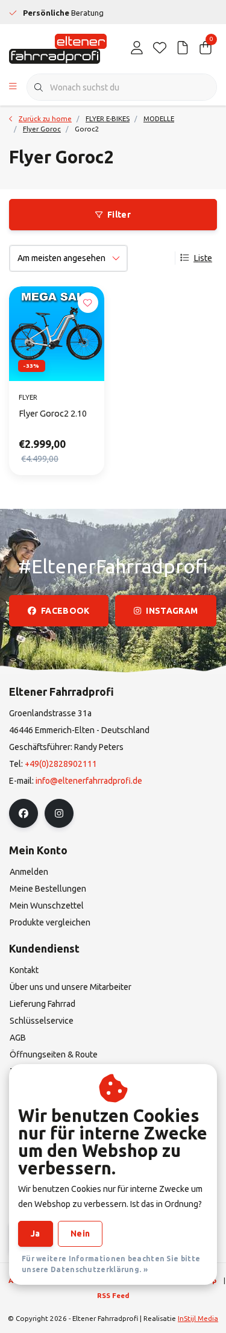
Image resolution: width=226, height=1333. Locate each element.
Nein (80, 1233)
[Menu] (13, 87)
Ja (35, 1233)
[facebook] (23, 813)
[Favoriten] (159, 48)
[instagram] (59, 813)
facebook (65, 611)
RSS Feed (113, 1295)
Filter (119, 214)
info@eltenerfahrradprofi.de (89, 781)
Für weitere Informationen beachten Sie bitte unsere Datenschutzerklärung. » (111, 1264)
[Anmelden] (136, 48)
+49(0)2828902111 (61, 764)
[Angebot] (182, 48)
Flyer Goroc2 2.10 (53, 413)
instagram (172, 611)
